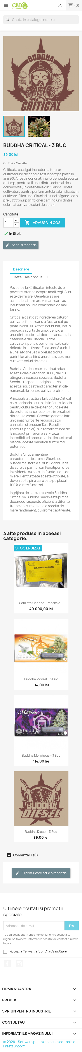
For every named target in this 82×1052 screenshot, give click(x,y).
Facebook (7, 963)
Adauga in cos (43, 222)
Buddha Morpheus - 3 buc (41, 755)
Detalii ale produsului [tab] (31, 277)
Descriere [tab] (21, 269)
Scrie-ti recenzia (24, 245)
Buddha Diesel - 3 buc (41, 832)
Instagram (19, 963)
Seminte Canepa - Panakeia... (41, 603)
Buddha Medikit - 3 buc (41, 679)
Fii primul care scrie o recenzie (44, 873)
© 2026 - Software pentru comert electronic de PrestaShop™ (40, 1044)
